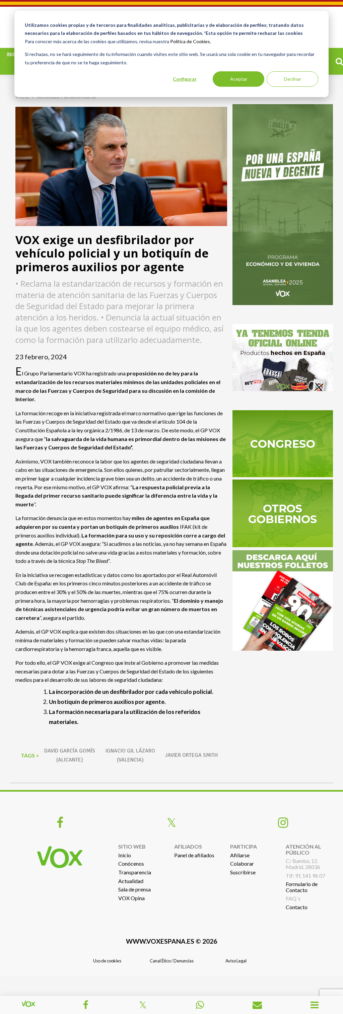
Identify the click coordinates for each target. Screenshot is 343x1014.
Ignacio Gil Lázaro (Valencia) (130, 755)
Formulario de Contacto (302, 887)
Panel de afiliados (194, 855)
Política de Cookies (190, 41)
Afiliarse (240, 855)
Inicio (14, 54)
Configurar (185, 79)
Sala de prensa (134, 889)
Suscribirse (243, 872)
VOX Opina (131, 898)
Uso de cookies (107, 960)
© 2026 (171, 941)
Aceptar (238, 79)
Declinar (292, 79)
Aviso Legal (236, 960)
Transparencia (134, 872)
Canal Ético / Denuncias (172, 960)
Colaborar (242, 863)
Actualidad (130, 881)
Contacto (296, 907)
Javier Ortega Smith (191, 755)
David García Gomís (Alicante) (69, 755)
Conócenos (131, 863)
